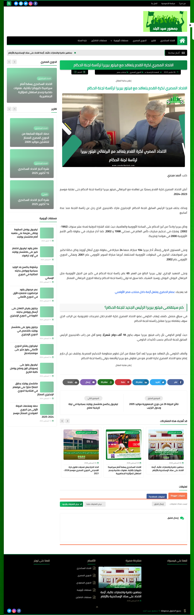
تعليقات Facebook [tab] (157, 497)
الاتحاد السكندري (167, 40)
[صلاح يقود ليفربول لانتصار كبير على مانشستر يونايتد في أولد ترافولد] (47, 251)
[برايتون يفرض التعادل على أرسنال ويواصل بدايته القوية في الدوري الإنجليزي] (47, 311)
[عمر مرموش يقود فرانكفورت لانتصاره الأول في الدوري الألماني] (47, 293)
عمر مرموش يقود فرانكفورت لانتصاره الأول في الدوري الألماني (25, 293)
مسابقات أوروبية (121, 40)
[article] (93, 403)
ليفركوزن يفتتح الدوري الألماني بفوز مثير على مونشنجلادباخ (26, 349)
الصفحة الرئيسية (153, 72)
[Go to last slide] (67, 421)
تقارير (153, 40)
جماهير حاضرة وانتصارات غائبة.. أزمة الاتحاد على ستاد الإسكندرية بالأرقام (57, 53)
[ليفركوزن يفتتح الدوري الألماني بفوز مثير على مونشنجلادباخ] (47, 349)
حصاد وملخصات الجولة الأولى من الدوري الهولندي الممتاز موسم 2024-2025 (33, 411)
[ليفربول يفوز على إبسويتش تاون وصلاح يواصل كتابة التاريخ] (47, 368)
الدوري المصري (140, 40)
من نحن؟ (182, 3)
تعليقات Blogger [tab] (178, 496)
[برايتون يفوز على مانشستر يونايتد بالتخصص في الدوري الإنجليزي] (47, 330)
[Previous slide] (14, 62)
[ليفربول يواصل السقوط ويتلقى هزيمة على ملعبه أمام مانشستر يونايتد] (47, 233)
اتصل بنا (154, 3)
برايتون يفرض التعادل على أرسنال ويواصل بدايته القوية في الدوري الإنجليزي (24, 312)
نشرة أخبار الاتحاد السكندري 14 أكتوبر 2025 (33, 201)
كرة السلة (82, 40)
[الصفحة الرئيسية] (182, 40)
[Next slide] (62, 421)
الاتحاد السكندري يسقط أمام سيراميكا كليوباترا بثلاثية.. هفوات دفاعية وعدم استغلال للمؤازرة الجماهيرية (124, 470)
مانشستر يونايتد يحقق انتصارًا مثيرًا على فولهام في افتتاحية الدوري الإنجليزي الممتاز (33, 389)
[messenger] (16, 3)
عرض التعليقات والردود (70, 504)
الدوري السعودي (83, 583)
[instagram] (30, 3)
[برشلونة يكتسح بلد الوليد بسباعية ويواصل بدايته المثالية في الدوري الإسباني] (47, 270)
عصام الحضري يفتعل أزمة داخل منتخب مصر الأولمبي (145, 291)
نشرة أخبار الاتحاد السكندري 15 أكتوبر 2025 (33, 170)
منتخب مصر (121, 72)
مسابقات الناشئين (99, 40)
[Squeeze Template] (185, 610)
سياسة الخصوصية (168, 3)
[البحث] (9, 3)
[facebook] (35, 3)
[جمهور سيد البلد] (165, 21)
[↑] (97, 607)
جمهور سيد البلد (150, 610)
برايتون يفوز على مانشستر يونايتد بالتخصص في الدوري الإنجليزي (24, 331)
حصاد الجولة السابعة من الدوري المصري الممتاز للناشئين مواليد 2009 (35, 137)
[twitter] (26, 3)
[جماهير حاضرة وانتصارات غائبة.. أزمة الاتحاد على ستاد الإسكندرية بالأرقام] (120, 578)
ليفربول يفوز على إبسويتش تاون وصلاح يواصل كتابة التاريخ (24, 368)
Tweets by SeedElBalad (39, 568)
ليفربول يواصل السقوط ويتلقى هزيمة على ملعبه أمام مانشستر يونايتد (24, 233)
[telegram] (21, 3)
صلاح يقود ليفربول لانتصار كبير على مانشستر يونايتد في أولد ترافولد (25, 252)
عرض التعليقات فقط (94, 504)
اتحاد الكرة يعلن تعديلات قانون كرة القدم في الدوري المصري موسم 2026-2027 (81, 470)
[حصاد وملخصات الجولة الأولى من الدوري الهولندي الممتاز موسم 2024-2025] (47, 409)
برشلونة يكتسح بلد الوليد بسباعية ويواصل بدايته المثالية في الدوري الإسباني (33, 272)
